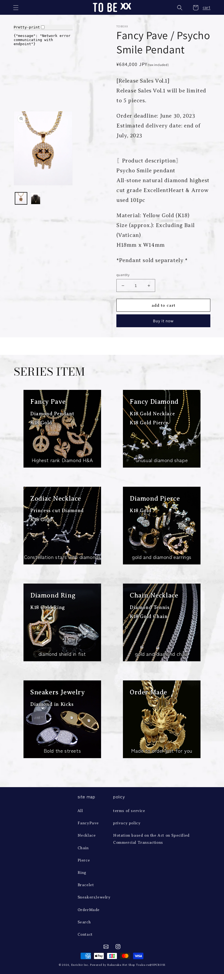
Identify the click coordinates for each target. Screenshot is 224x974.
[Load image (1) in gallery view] (21, 198)
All (80, 811)
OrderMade (89, 910)
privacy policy (126, 823)
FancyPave (88, 823)
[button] (16, 7)
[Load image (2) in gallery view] (36, 198)
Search (84, 922)
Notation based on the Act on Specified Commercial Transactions (151, 838)
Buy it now (163, 320)
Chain (83, 848)
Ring (82, 873)
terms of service (129, 811)
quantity (122, 275)
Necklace (87, 835)
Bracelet (86, 885)
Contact (85, 934)
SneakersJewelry (94, 897)
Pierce (84, 860)
